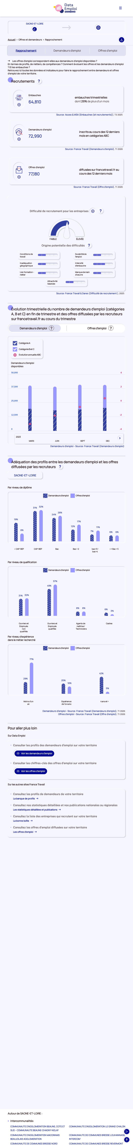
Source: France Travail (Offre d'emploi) (94, 186)
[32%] (41, 525)
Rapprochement (26, 50)
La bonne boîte (21, 820)
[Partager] (126, 1131)
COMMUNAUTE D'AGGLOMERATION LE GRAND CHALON (97, 1126)
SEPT (82, 441)
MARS (31, 441)
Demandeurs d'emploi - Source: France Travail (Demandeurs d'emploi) (87, 446)
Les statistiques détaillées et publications (35, 809)
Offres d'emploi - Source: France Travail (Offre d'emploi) (87, 714)
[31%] (35, 525)
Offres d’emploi (107, 50)
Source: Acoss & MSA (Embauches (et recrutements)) (84, 114)
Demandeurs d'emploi (67, 50)
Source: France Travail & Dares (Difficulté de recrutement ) (87, 293)
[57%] (55, 600)
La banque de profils (24, 798)
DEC (108, 441)
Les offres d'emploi (23, 831)
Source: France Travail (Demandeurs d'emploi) (89, 149)
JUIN (57, 441)
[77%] (31, 678)
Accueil (11, 39)
